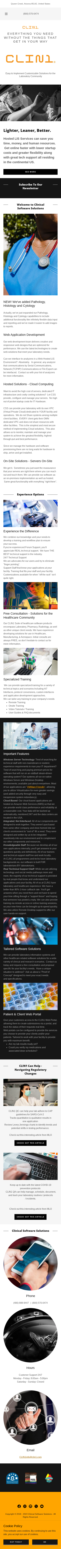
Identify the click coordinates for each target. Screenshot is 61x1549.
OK (44, 1542)
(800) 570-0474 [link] (31, 14)
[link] (30, 27)
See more (30, 172)
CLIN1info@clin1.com (30, 1457)
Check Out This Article (30, 1143)
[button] (6, 14)
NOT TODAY (16, 1542)
